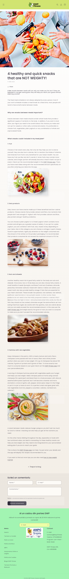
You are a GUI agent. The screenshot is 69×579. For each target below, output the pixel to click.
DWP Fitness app (49, 162)
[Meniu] (3, 5)
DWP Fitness (31, 578)
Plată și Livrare (8, 540)
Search (6, 532)
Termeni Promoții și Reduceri (10, 566)
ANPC (5, 548)
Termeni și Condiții (10, 536)
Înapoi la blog (35, 467)
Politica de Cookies (10, 557)
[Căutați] (57, 5)
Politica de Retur (9, 544)
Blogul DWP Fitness (10, 561)
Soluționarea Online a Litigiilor (11, 552)
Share (11, 86)
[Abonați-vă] (48, 525)
